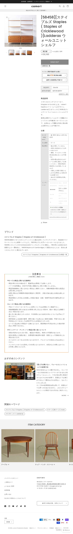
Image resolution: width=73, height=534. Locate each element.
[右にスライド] (34, 53)
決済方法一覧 (46, 66)
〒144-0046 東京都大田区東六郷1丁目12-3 (51, 484)
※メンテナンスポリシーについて (58, 217)
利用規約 (52, 528)
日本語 (8, 522)
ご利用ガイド (8, 482)
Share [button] (45, 222)
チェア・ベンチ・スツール (44, 465)
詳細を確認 (54, 75)
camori (15, 528)
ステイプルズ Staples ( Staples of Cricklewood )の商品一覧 (45, 254)
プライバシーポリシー (42, 528)
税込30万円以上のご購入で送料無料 (36, 10)
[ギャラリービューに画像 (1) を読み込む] (11, 52)
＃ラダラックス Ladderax (15, 414)
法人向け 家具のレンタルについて (15, 498)
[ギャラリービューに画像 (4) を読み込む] (29, 52)
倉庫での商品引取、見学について (52, 503)
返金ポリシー (33, 528)
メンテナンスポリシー (11, 478)
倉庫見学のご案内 (64, 94)
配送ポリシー (58, 528)
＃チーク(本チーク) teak (56, 410)
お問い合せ (7, 494)
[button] (5, 6)
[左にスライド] (6, 53)
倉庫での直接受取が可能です (54, 80)
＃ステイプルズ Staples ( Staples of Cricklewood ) (25, 410)
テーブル (4, 465)
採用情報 (7, 490)
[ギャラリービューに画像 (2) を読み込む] (17, 52)
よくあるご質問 (9, 486)
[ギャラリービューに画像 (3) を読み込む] (23, 52)
